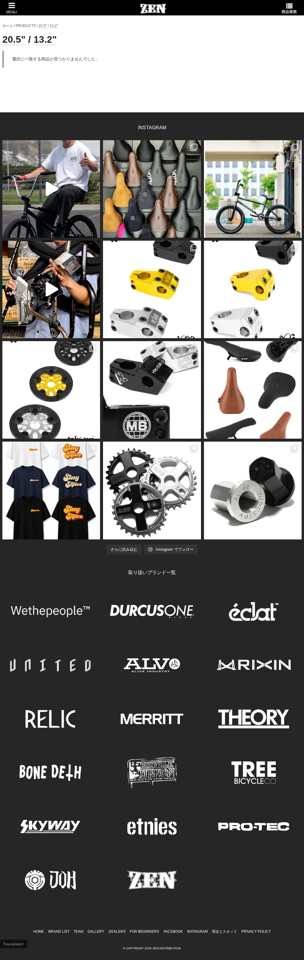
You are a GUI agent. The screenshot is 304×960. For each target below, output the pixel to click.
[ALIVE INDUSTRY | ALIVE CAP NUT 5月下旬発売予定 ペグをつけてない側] (253, 490)
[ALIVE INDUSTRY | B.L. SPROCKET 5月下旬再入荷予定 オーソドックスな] (152, 490)
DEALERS (117, 931)
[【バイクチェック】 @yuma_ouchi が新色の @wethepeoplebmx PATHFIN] (253, 189)
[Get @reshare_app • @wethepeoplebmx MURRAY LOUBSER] (51, 189)
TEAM (78, 931)
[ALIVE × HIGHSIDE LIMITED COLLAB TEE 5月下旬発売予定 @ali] (51, 490)
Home (38, 931)
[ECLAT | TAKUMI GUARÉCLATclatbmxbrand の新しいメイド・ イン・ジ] (51, 390)
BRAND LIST (58, 931)
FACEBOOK (173, 931)
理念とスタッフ (224, 931)
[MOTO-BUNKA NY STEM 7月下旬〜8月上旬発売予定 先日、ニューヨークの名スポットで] (152, 390)
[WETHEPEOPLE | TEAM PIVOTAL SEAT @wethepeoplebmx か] (253, 390)
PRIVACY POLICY (256, 931)
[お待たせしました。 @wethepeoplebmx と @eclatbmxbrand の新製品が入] (51, 289)
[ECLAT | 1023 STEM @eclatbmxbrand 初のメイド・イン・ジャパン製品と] (152, 289)
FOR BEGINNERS (144, 931)
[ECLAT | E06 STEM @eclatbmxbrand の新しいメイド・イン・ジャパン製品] (253, 289)
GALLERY (96, 931)
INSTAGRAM (197, 931)
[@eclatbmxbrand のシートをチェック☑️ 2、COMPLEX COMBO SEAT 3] (152, 189)
